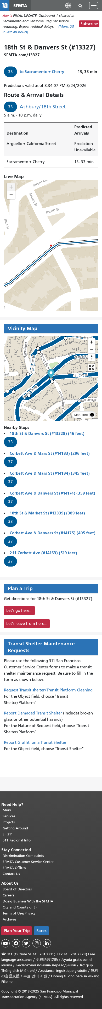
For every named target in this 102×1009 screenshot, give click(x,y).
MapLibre (81, 414)
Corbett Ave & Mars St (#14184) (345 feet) (50, 473)
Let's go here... (19, 610)
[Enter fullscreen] (91, 367)
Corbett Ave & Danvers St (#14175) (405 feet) (52, 532)
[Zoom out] (91, 349)
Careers (8, 895)
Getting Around (15, 828)
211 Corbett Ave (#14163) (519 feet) (43, 552)
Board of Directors (17, 889)
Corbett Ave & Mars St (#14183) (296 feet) (50, 453)
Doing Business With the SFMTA (28, 901)
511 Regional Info (17, 840)
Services (9, 816)
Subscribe (89, 23)
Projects (9, 822)
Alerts (7, 15)
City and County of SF (20, 907)
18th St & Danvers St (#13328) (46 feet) (47, 433)
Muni (7, 810)
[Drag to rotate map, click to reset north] (91, 357)
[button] (68, 5)
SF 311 (8, 834)
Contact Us (11, 874)
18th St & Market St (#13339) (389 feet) (47, 513)
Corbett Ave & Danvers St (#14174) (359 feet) (52, 493)
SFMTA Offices (14, 868)
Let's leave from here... (26, 623)
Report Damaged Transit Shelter (33, 713)
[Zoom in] (91, 342)
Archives (9, 919)
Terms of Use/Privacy (19, 913)
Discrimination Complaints (23, 855)
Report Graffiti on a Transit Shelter (35, 742)
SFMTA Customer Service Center (28, 862)
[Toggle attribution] (92, 415)
